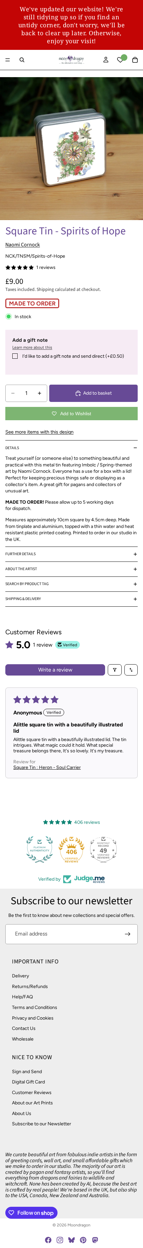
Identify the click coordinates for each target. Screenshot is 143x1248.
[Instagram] (60, 1240)
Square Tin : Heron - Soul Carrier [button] (47, 767)
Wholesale (23, 1039)
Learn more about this (32, 347)
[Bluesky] (71, 1240)
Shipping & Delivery (23, 599)
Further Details (20, 554)
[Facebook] (48, 1240)
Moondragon (79, 1225)
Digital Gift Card (28, 1082)
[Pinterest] (83, 1240)
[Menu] (7, 59)
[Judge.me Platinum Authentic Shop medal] (39, 849)
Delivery (20, 976)
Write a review (55, 670)
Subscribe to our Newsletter (41, 1124)
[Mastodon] (95, 1240)
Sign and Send (27, 1071)
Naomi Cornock (22, 244)
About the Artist (21, 569)
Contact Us (24, 1028)
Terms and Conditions (34, 1007)
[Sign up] (128, 934)
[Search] (22, 60)
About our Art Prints (32, 1103)
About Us (21, 1113)
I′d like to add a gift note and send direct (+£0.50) (73, 356)
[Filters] (115, 670)
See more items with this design (39, 432)
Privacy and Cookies (33, 1018)
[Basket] (135, 60)
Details (12, 448)
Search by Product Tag (27, 584)
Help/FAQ (22, 997)
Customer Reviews (32, 1092)
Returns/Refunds (30, 986)
